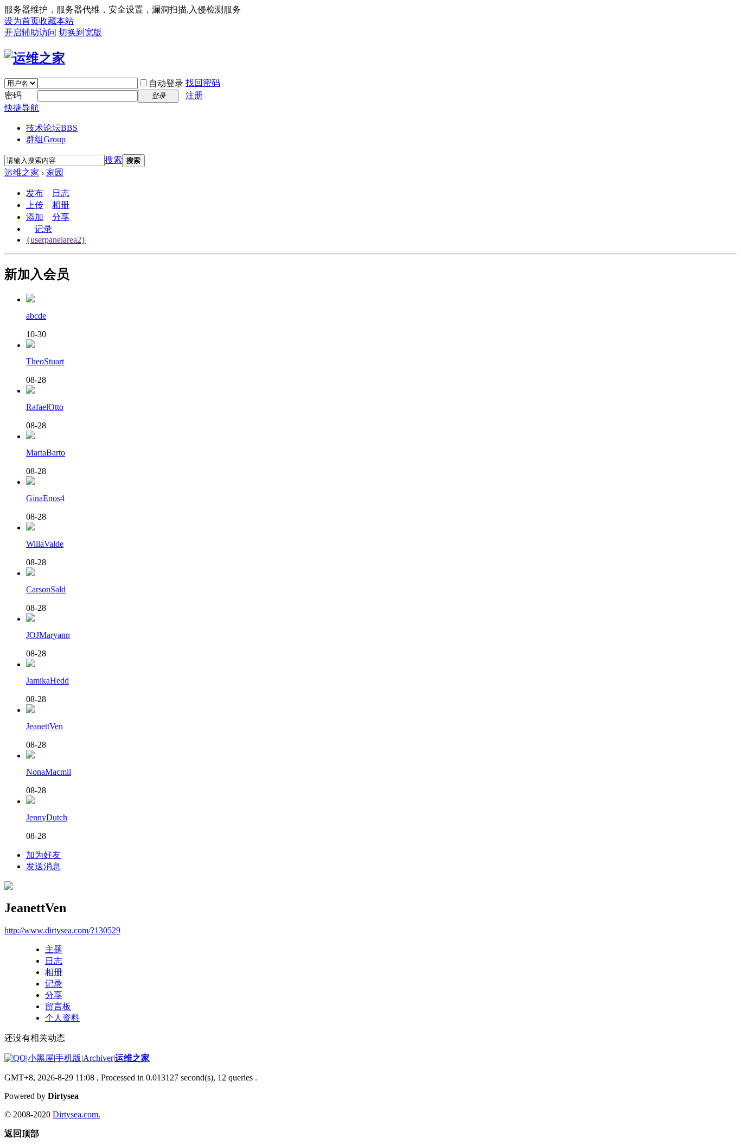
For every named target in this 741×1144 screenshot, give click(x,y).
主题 (53, 949)
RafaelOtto (44, 407)
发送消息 (43, 866)
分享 (60, 217)
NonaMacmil (48, 771)
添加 (34, 217)
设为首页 (21, 21)
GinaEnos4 (45, 498)
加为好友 (43, 854)
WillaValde (44, 543)
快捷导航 (21, 107)
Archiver (98, 1058)
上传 (34, 205)
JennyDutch (46, 817)
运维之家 (21, 172)
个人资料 (62, 1017)
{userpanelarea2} (56, 239)
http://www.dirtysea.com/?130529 (62, 930)
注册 (194, 95)
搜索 (113, 160)
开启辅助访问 (30, 32)
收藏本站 (56, 21)
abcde (36, 315)
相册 (60, 205)
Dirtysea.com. (76, 1114)
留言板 (58, 1006)
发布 (34, 193)
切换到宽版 (80, 32)
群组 (46, 139)
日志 (60, 193)
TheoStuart (45, 361)
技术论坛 (52, 127)
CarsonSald (46, 589)
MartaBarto (45, 452)
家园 (54, 172)
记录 (43, 228)
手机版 (68, 1058)
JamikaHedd (47, 680)
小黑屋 (41, 1058)
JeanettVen (44, 726)
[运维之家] (34, 58)
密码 (13, 95)
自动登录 (166, 83)
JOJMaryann (48, 635)
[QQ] (15, 1058)
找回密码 (203, 82)
